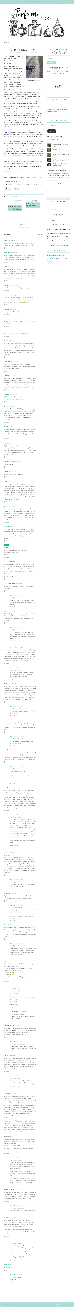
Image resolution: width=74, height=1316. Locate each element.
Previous (67, 198)
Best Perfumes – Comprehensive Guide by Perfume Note (45, 1)
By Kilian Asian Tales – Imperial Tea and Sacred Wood (15, 208)
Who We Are (9, 1)
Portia (6, 547)
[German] (62, 255)
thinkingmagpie (9, 1025)
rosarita (19, 769)
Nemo (19, 630)
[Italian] (50, 258)
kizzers (6, 295)
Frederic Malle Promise (56, 171)
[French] (56, 255)
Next (69, 198)
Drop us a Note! (20, 1)
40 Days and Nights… (58, 149)
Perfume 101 (50, 109)
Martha (19, 670)
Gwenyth (20, 1160)
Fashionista (57, 1304)
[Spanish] (50, 261)
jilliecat (6, 925)
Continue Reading (58, 183)
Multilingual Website (59, 250)
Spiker (19, 1243)
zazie (19, 988)
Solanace (7, 893)
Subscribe (51, 131)
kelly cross (20, 1277)
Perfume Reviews (11, 196)
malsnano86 (8, 562)
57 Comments (32, 52)
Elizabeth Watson (10, 720)
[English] (50, 255)
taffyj (19, 1078)
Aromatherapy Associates (30, 130)
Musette (23, 52)
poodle (19, 817)
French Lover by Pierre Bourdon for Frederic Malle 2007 (32, 205)
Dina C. (19, 709)
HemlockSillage (21, 1208)
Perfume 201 (58, 109)
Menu (6, 42)
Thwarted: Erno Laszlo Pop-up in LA (60, 233)
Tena (19, 882)
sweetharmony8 (21, 598)
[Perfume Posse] (37, 22)
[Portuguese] (57, 258)
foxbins (6, 375)
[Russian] (64, 258)
